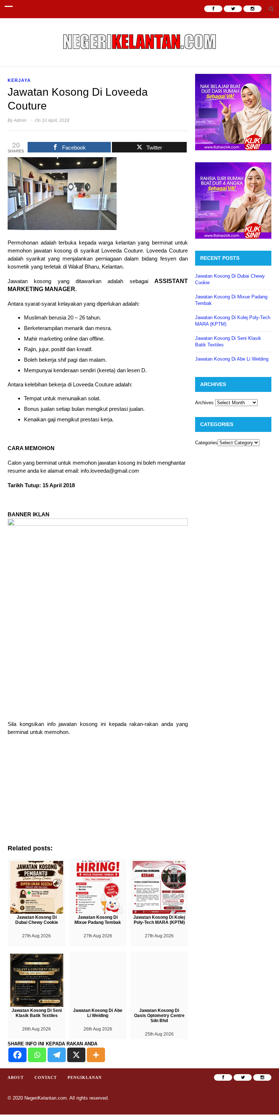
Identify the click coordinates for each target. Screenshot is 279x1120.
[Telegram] (57, 1055)
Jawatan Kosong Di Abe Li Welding (231, 359)
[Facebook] (17, 1055)
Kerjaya (19, 80)
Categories (206, 442)
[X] (76, 1055)
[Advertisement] (98, 794)
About (16, 1077)
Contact (46, 1077)
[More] (96, 1055)
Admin (20, 120)
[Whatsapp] (37, 1055)
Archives (204, 402)
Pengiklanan (85, 1077)
